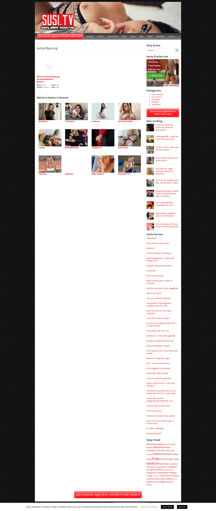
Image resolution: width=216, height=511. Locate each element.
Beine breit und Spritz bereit (157, 243)
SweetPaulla (151, 238)
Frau (156, 458)
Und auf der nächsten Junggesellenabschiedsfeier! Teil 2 (160, 399)
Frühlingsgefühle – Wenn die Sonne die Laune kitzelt (167, 137)
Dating (149, 36)
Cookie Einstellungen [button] (149, 506)
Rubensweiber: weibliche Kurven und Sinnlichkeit (165, 214)
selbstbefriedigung (153, 479)
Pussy (149, 475)
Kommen (164, 463)
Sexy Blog (156, 99)
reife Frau (156, 476)
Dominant (150, 454)
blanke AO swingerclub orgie (157, 358)
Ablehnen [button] (182, 507)
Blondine (149, 447)
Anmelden (160, 36)
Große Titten (173, 459)
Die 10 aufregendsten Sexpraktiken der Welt (164, 203)
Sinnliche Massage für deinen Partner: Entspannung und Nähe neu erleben (167, 193)
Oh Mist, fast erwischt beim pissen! (160, 416)
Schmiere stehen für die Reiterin (159, 266)
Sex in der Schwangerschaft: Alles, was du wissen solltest (167, 181)
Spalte (168, 478)
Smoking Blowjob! (153, 433)
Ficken (175, 454)
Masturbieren (162, 467)
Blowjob (158, 447)
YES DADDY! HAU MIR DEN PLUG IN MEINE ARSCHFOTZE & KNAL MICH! (161, 392)
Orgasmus (151, 472)
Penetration (163, 472)
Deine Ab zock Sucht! (155, 276)
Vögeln (163, 481)
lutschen (173, 463)
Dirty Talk (170, 450)
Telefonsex (156, 104)
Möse (160, 469)
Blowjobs (155, 102)
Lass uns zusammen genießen (158, 298)
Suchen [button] (171, 36)
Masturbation (151, 467)
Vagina (149, 481)
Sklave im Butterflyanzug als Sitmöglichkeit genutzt (48, 79)
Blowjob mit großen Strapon (158, 346)
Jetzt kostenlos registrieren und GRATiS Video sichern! (60, 36)
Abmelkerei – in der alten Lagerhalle (160, 336)
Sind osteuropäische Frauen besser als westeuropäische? (167, 225)
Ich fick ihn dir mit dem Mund (158, 406)
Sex (163, 478)
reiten (163, 475)
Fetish (167, 454)
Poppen (172, 472)
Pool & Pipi (151, 271)
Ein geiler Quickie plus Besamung (159, 341)
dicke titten (160, 450)
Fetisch (158, 454)
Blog (141, 36)
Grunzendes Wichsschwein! (157, 373)
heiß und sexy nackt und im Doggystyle (162, 288)
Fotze (149, 459)
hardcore (152, 463)
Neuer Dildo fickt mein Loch (157, 331)
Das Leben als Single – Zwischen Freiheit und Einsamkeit (165, 171)
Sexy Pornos (157, 97)
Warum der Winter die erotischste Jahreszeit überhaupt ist (164, 127)
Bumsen (166, 447)
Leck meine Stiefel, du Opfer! (158, 318)
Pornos (101, 36)
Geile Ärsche (113, 36)
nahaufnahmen (169, 470)
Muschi (154, 469)
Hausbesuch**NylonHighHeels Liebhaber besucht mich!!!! (158, 304)
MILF (148, 470)
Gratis (132, 36)
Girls (163, 459)
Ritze (168, 475)
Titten (124, 36)
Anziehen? (150, 248)
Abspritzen (151, 444)
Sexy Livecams (157, 94)
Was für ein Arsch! (153, 293)
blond (167, 444)
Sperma (174, 479)
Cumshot (151, 450)
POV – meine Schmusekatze (157, 363)
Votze (156, 481)
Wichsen (170, 482)
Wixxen (149, 484)
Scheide (175, 475)
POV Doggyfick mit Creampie (158, 368)
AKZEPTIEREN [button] (167, 507)
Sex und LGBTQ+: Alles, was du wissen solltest (167, 148)
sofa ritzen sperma (154, 411)
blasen (161, 444)
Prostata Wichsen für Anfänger (158, 253)
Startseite (90, 36)
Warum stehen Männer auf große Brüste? (166, 159)
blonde (172, 444)
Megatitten (172, 467)
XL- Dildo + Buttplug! (154, 428)
